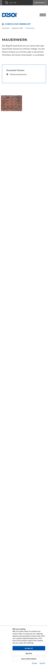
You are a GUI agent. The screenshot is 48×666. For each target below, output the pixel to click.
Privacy (34, 663)
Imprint (42, 663)
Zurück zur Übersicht (18, 24)
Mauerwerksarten (18, 74)
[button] (17, 2)
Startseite (5, 28)
